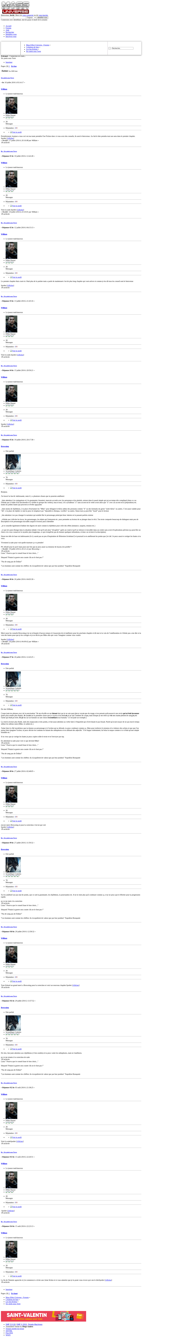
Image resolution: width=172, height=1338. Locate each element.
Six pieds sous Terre (7, 78)
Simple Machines (35, 1324)
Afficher (10, 138)
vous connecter (27, 15)
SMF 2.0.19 (10, 1324)
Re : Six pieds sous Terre (9, 151)
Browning (5, 446)
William (4, 89)
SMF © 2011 (22, 1324)
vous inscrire (43, 15)
